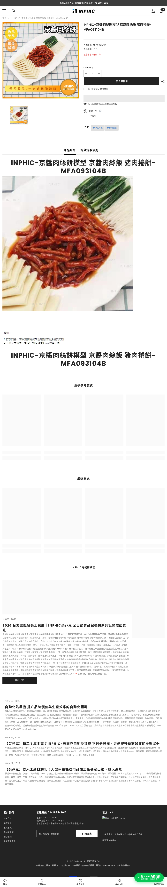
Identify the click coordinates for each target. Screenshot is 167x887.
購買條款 (104, 89)
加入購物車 (121, 81)
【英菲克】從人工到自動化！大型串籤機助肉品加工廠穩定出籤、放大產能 (63, 769)
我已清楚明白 (93, 89)
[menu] (4, 11)
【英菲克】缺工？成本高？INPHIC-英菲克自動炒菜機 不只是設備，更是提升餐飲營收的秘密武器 (82, 743)
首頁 (4, 18)
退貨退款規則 (90, 150)
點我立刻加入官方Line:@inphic (74, 2)
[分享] (162, 81)
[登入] (153, 11)
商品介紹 (70, 150)
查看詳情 (19, 680)
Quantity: (88, 67)
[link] (21, 452)
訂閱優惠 (87, 833)
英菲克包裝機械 (109, 840)
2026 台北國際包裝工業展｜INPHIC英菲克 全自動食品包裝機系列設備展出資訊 (64, 627)
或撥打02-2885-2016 (98, 2)
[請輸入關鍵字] (14, 11)
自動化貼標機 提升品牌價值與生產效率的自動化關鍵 (46, 707)
